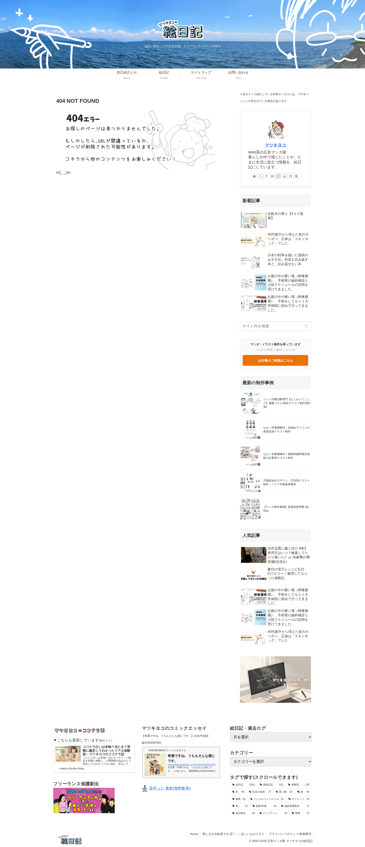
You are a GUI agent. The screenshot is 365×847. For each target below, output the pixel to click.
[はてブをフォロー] (272, 176)
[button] (306, 325)
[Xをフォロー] (260, 176)
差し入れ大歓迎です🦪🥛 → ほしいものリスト (233, 834)
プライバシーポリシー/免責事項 (290, 834)
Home (194, 834)
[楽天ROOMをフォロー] (296, 176)
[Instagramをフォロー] (278, 176)
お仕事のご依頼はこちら (275, 360)
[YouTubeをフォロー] (284, 176)
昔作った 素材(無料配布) (169, 788)
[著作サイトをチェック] (254, 176)
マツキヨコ (275, 145)
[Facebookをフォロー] (266, 176)
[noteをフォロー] (290, 176)
